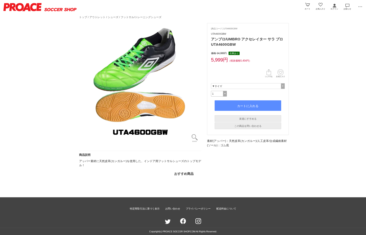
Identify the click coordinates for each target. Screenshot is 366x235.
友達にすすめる (248, 118)
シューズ (113, 17)
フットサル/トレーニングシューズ (141, 17)
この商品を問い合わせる (248, 126)
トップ (83, 17)
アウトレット (97, 17)
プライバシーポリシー (198, 208)
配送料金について (226, 208)
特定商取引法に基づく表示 (145, 208)
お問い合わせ (172, 208)
